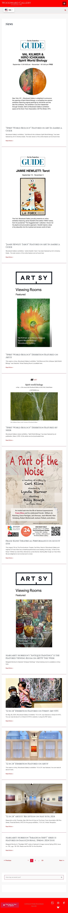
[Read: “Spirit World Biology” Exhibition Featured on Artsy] (34, 309)
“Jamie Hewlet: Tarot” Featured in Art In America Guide (33, 246)
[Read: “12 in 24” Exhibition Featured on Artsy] (34, 745)
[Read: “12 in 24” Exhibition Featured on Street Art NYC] (34, 693)
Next (61, 860)
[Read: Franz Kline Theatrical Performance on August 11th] (34, 494)
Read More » (9, 140)
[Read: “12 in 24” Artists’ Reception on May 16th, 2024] (34, 798)
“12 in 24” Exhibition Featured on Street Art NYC (32, 711)
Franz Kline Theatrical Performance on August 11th (33, 542)
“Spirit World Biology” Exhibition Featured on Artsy (32, 356)
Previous (7, 860)
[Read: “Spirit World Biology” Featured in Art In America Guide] (33, 79)
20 (42, 860)
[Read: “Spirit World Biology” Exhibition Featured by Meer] (34, 401)
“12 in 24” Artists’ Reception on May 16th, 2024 (30, 816)
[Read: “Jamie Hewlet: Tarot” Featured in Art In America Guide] (33, 196)
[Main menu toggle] (64, 3)
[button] (65, 10)
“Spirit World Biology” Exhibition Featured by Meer (31, 429)
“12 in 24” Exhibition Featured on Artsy (27, 763)
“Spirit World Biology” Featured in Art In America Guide (34, 129)
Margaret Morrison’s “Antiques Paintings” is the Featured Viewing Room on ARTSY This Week (33, 657)
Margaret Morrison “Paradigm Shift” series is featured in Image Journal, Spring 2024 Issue (31, 839)
